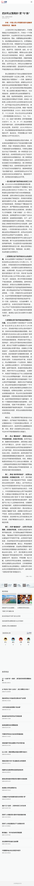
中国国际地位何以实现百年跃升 (11, 850)
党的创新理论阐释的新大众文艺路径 (12, 621)
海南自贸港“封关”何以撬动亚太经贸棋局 (14, 761)
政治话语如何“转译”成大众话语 (11, 616)
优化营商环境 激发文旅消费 (10, 841)
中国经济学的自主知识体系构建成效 (12, 734)
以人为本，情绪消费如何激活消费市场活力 (14, 752)
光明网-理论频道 (8, 16)
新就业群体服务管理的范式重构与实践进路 (14, 779)
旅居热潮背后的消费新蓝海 (10, 725)
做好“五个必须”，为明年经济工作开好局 (14, 805)
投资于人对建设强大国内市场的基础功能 (14, 814)
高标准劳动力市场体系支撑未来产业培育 (14, 698)
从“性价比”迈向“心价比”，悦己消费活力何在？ (16, 689)
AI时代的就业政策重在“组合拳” (11, 707)
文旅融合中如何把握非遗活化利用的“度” (14, 796)
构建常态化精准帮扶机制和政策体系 (12, 770)
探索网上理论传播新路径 (9, 626)
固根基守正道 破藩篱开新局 (10, 608)
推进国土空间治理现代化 (9, 788)
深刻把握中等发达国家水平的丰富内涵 (13, 743)
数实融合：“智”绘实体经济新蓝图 (12, 832)
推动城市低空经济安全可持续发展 (12, 716)
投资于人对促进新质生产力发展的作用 (13, 823)
